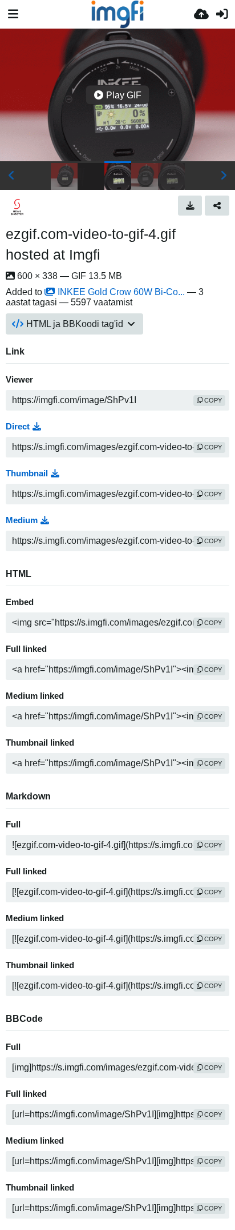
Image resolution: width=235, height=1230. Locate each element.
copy (212, 400)
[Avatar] (17, 207)
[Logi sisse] (221, 14)
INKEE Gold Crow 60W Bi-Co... (121, 292)
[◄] (11, 175)
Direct (18, 426)
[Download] (190, 205)
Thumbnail (27, 473)
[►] (223, 175)
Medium (22, 520)
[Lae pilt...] (201, 14)
